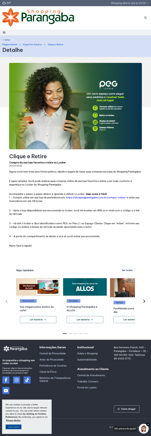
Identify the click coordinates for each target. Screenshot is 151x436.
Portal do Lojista (86, 387)
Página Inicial (9, 44)
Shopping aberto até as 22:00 (130, 3)
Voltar (6, 40)
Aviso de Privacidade (52, 359)
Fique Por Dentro (32, 44)
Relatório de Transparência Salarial (55, 379)
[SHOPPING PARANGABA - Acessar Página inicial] (38, 18)
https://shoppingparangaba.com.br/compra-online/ (96, 197)
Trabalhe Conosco (88, 381)
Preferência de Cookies (53, 365)
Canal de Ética (48, 371)
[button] (144, 301)
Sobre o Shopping (87, 353)
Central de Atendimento (91, 375)
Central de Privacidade (53, 353)
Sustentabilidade (87, 359)
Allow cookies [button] (13, 427)
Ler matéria (38, 319)
